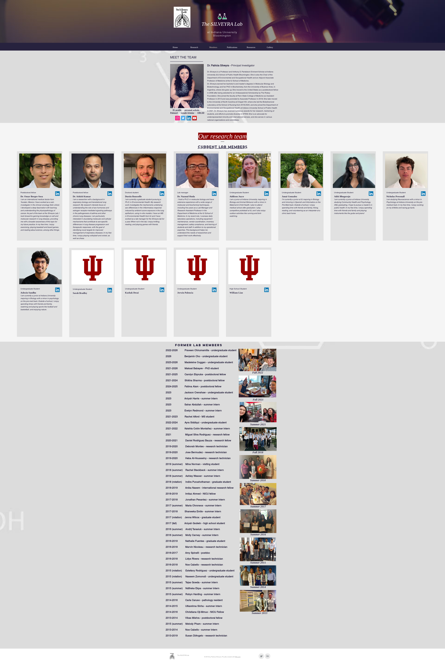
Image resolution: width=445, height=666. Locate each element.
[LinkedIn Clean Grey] (267, 656)
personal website (192, 110)
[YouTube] (194, 118)
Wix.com (237, 657)
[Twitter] (183, 118)
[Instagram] (177, 118)
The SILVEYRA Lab (222, 24)
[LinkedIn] (189, 118)
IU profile (177, 110)
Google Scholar (187, 113)
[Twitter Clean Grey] (261, 656)
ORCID (200, 113)
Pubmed (174, 113)
